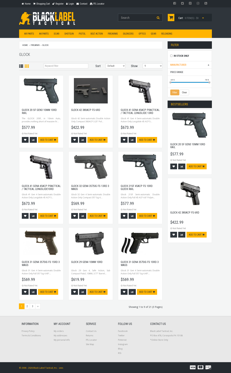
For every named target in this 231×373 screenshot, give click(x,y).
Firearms (113, 33)
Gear (153, 33)
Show (134, 66)
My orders (59, 331)
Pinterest (122, 339)
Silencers (128, 33)
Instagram (123, 344)
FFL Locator (91, 339)
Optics (142, 33)
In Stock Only (181, 56)
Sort (98, 66)
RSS (119, 353)
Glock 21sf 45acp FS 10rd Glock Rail (137, 187)
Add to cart (47, 139)
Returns (89, 335)
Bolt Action (97, 33)
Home (25, 45)
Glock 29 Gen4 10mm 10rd (86, 262)
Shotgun (69, 33)
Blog (120, 348)
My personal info (62, 339)
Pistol (82, 33)
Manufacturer (178, 64)
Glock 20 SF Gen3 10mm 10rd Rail (39, 111)
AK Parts (44, 33)
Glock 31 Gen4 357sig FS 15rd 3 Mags (41, 263)
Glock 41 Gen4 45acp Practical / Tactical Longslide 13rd (140, 111)
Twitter (121, 335)
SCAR (56, 33)
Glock (45, 45)
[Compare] (33, 140)
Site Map (90, 344)
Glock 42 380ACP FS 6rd (85, 110)
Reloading (166, 33)
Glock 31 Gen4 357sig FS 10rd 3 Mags (140, 263)
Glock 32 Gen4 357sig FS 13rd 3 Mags (90, 187)
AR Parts (29, 33)
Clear (184, 92)
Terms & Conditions (31, 335)
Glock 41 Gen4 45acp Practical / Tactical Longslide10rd (41, 187)
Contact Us (91, 331)
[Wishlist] (25, 140)
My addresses (60, 335)
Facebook (123, 331)
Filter (174, 92)
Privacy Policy (28, 331)
